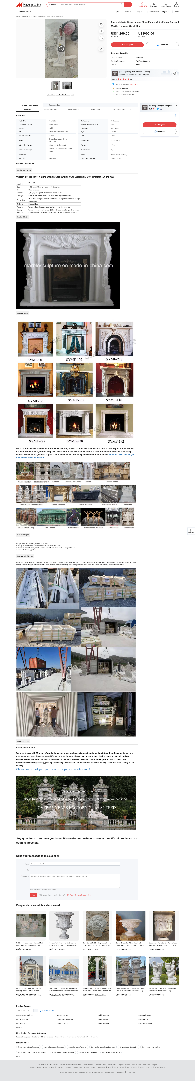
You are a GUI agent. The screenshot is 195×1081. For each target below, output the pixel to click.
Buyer (127, 12)
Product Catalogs (48, 1010)
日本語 (122, 1067)
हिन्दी (128, 1067)
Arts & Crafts (26, 16)
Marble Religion (62, 1015)
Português (60, 1067)
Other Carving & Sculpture (55, 16)
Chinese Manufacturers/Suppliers (70, 1065)
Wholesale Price (101, 1065)
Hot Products (42, 1065)
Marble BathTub (103, 1023)
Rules (177, 12)
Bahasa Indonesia (160, 1067)
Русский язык (77, 1067)
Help (138, 12)
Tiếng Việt (149, 1067)
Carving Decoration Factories (53, 1047)
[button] (130, 109)
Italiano (86, 1067)
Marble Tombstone (22, 1019)
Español (51, 1067)
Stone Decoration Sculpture (151, 1047)
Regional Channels (124, 1065)
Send (33, 895)
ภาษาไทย (134, 1067)
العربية (109, 1067)
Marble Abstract (103, 1015)
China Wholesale (88, 1065)
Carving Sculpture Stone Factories (103, 1047)
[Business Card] (175, 115)
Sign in (176, 6)
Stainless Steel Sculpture (24, 1015)
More (18, 1057)
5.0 (150, 109)
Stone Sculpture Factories (77, 1047)
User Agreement (110, 1072)
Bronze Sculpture (63, 1023)
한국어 (116, 1067)
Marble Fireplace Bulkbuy (111, 1052)
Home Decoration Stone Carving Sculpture (32, 1052)
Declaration (120, 1072)
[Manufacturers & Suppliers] (28, 4)
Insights (154, 1065)
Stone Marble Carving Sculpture (63, 1052)
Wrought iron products (65, 1019)
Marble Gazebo (21, 1023)
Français (68, 1067)
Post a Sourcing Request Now (79, 895)
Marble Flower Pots (145, 1023)
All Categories (24, 12)
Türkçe (142, 1067)
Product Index (136, 1065)
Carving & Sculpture (39, 16)
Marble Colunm (103, 1019)
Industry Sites (112, 1065)
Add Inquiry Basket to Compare (61, 94)
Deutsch (93, 1067)
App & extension (151, 12)
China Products (53, 1065)
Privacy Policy (131, 1072)
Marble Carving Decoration (88, 1052)
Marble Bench (143, 1019)
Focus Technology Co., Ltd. (82, 1072)
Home (18, 16)
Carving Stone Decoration (128, 1047)
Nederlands (101, 1067)
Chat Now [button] (164, 45)
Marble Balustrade (144, 1015)
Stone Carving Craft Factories (28, 1047)
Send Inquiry (127, 45)
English (45, 1067)
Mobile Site (146, 1065)
